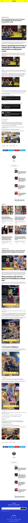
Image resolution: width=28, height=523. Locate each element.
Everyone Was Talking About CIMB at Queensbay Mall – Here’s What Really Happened (22, 194)
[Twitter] (14, 517)
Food (6, 215)
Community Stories (4, 17)
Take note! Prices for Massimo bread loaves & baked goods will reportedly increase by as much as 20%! (20, 238)
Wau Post (14, 1)
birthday (3, 442)
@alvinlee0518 (4, 419)
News (7, 17)
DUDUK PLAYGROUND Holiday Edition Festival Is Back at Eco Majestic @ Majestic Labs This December (21, 187)
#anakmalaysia (4, 422)
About (8, 519)
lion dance (10, 442)
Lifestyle (19, 184)
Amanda (14, 457)
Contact (10, 519)
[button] (24, 1)
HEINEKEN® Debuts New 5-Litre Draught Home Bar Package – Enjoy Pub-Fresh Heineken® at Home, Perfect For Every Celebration (22, 180)
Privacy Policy (16, 519)
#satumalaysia (21, 421)
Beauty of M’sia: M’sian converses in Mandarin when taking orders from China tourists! (7, 218)
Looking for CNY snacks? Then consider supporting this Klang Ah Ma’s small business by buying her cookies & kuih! (20, 218)
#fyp (18, 421)
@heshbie (10, 73)
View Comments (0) (14, 165)
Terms (13, 519)
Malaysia (14, 442)
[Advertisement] (14, 9)
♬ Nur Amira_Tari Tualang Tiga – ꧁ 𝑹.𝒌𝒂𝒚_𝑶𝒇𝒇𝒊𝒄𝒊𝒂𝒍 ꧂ (9, 125)
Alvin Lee (4, 309)
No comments (10, 243)
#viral (6, 422)
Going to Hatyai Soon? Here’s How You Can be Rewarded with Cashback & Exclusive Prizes (22, 172)
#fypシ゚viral (9, 422)
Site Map (20, 519)
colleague (6, 442)
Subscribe (23, 508)
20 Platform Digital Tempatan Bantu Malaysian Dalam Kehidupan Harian (20, 200)
